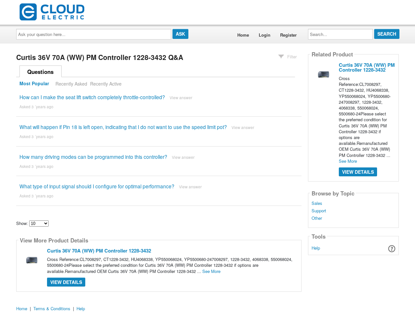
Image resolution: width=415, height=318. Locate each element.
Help (316, 248)
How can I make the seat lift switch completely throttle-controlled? (92, 96)
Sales (317, 203)
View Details (66, 282)
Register (288, 35)
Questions (40, 72)
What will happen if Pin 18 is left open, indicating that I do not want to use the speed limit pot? (123, 126)
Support (319, 210)
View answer (181, 97)
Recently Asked (71, 83)
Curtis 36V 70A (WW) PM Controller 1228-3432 (99, 250)
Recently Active (106, 83)
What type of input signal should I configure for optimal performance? (96, 186)
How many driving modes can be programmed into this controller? (93, 156)
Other (317, 218)
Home (243, 35)
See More (211, 271)
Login (264, 35)
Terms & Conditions (51, 308)
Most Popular (34, 83)
